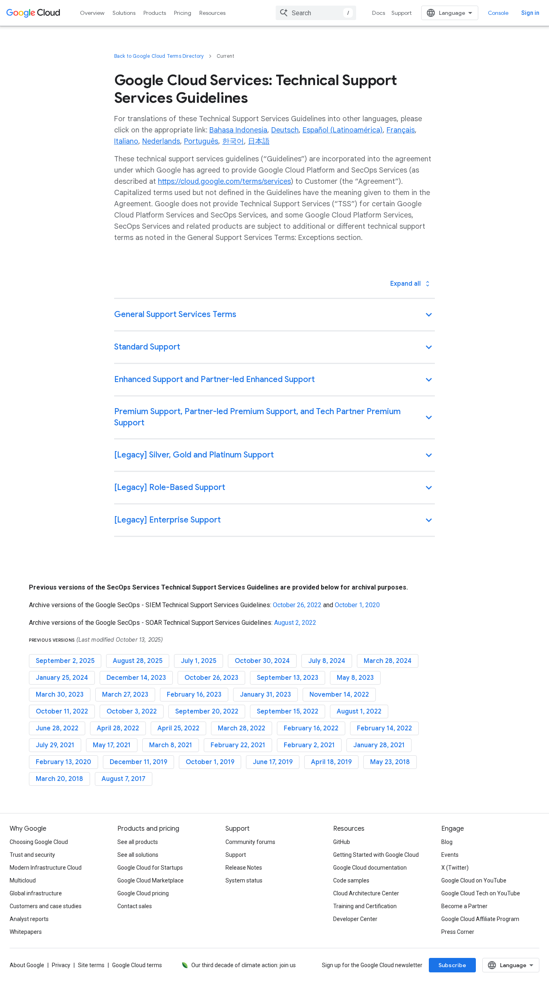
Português (201, 141)
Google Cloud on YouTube (473, 880)
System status (243, 880)
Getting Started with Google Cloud (376, 855)
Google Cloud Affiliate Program (480, 919)
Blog (447, 842)
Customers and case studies (46, 906)
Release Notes (243, 867)
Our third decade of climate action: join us (243, 965)
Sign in (530, 13)
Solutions (124, 12)
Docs (378, 12)
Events (450, 855)
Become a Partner (464, 906)
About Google (27, 965)
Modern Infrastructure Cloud (46, 867)
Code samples (351, 880)
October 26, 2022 (297, 605)
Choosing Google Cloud (39, 842)
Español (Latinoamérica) (343, 130)
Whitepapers (26, 932)
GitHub (341, 842)
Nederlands (161, 141)
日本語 (259, 141)
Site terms (91, 965)
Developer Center (355, 919)
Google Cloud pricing (143, 893)
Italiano (126, 141)
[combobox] (316, 13)
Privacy (61, 965)
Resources (212, 12)
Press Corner (457, 932)
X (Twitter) (455, 867)
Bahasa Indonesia (238, 130)
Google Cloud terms (137, 965)
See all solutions (137, 855)
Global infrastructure (36, 893)
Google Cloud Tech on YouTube (480, 893)
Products (154, 12)
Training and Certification (365, 906)
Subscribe (452, 965)
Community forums (250, 842)
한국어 (233, 141)
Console (498, 12)
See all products (137, 842)
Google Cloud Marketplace (150, 880)
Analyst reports (29, 919)
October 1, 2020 (357, 605)
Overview (92, 12)
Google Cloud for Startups (150, 867)
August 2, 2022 (295, 622)
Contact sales (134, 906)
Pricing (182, 12)
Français (401, 130)
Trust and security (32, 855)
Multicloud (23, 880)
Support (401, 12)
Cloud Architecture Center (366, 893)
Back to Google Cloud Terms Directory (159, 56)
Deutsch (285, 130)
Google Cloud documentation (370, 867)
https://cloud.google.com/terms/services (224, 181)
